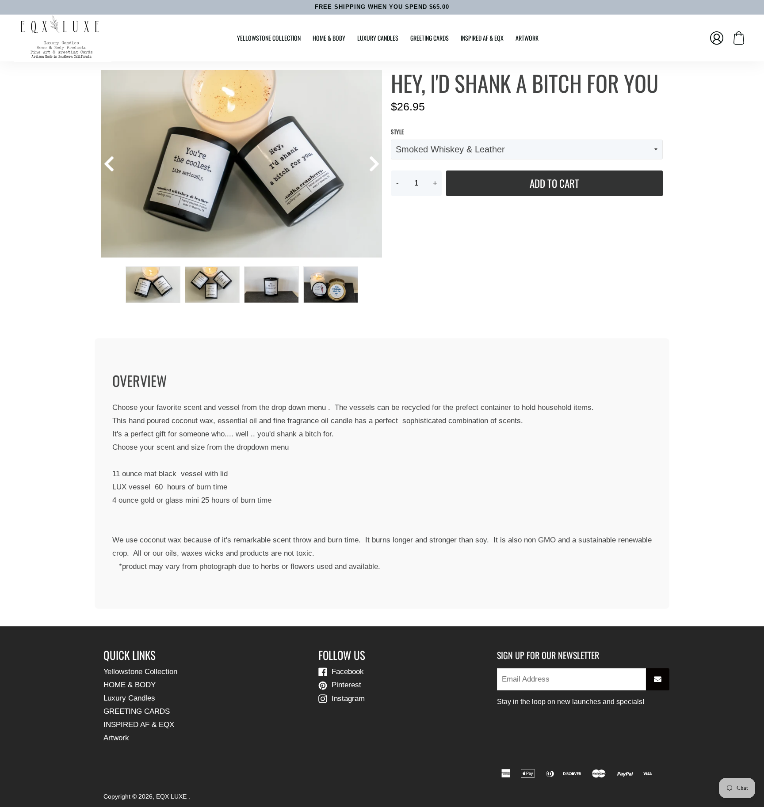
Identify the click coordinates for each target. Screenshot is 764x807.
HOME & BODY (329, 37)
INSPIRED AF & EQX (482, 37)
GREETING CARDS (429, 37)
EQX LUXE (172, 796)
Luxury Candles (377, 37)
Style (397, 132)
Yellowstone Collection (269, 37)
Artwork (527, 37)
